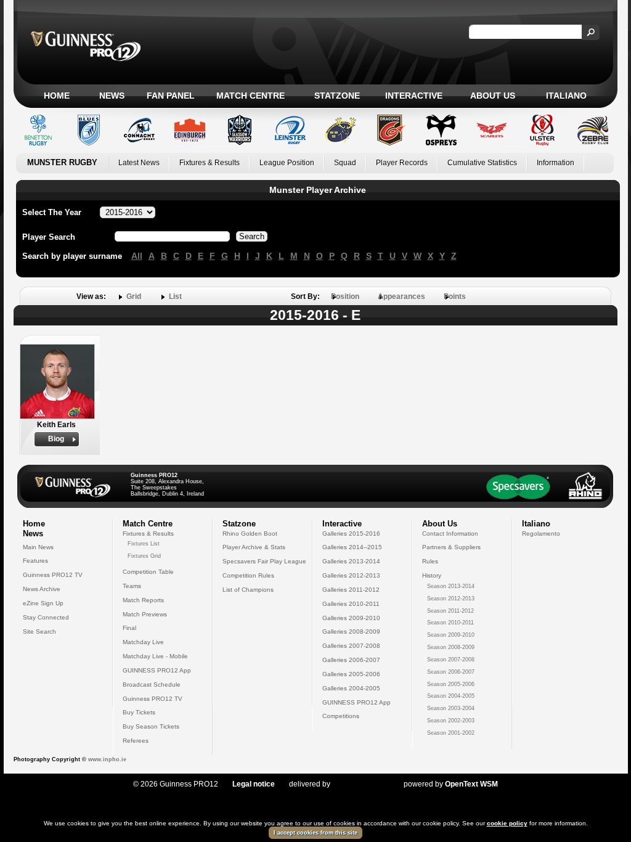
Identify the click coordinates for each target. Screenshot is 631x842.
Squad (345, 162)
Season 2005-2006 (450, 684)
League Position (286, 162)
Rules (430, 561)
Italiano (566, 95)
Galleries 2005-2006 (351, 674)
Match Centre (250, 95)
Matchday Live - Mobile (155, 656)
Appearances (401, 296)
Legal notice (253, 784)
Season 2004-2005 (450, 696)
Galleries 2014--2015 (352, 547)
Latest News (139, 162)
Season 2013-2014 (450, 586)
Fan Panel (171, 95)
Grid (133, 296)
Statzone (337, 95)
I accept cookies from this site (315, 833)
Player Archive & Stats (253, 547)
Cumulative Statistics (482, 162)
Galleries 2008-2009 (351, 631)
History (431, 575)
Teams (132, 585)
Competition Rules (248, 575)
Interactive (413, 95)
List (175, 296)
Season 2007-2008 (450, 659)
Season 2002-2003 (450, 720)
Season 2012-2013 (450, 598)
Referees (136, 740)
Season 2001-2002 (450, 733)
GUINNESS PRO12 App (157, 670)
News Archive (41, 589)
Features (35, 560)
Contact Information (450, 533)
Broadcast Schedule (152, 684)
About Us (492, 95)
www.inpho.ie (107, 759)
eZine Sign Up (43, 603)
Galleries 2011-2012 (351, 589)
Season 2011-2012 (450, 611)
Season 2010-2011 (450, 622)
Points (455, 296)
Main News (38, 547)
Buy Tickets (139, 712)
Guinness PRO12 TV (53, 574)
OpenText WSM (471, 784)
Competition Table (148, 571)
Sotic (361, 784)
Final (129, 627)
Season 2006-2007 (450, 672)
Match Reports (143, 600)
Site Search (39, 631)
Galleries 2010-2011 (351, 603)
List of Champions (248, 589)
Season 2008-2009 (450, 647)
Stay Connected (46, 617)
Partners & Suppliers (451, 547)
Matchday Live (143, 642)
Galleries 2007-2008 (351, 645)
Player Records (402, 162)
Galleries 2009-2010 (351, 618)
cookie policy (507, 823)
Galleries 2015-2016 (351, 533)
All (136, 256)
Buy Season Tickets (151, 726)
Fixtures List (144, 544)
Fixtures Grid (144, 556)
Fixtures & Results (209, 162)
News (111, 95)
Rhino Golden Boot (249, 533)
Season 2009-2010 (450, 635)
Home (57, 95)
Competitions (340, 716)
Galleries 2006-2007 (351, 659)
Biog (56, 439)
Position (345, 296)
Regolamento (541, 533)
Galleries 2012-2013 (351, 575)
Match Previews (145, 614)
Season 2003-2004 (450, 708)
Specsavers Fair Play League (264, 561)
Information (555, 162)
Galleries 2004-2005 (351, 688)
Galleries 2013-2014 (351, 561)
